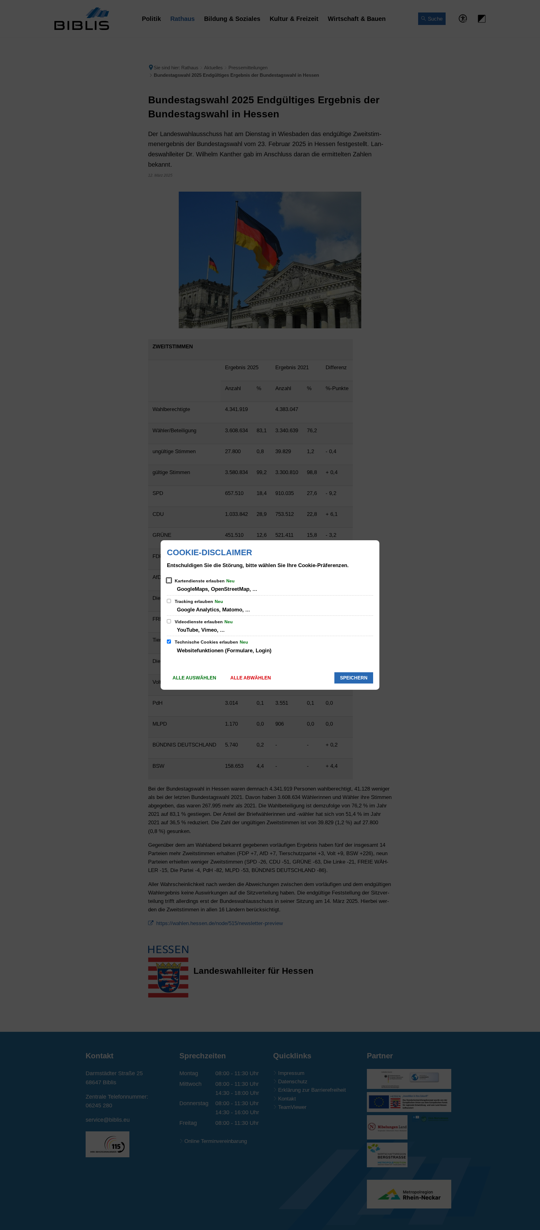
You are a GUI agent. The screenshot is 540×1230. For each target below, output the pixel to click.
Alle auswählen (194, 677)
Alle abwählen (250, 677)
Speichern (354, 677)
